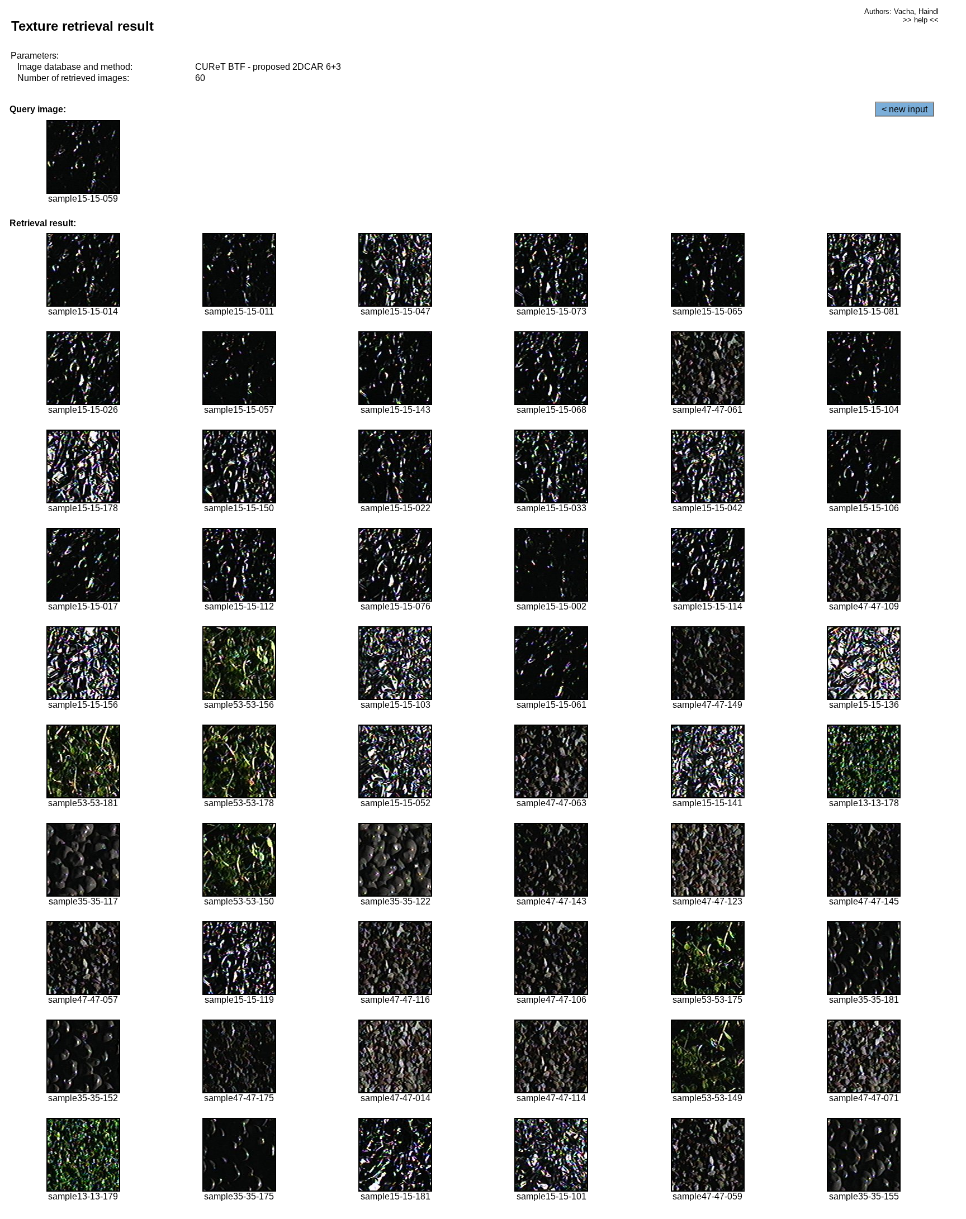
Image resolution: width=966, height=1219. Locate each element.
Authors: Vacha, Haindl (901, 11)
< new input (904, 109)
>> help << (921, 20)
